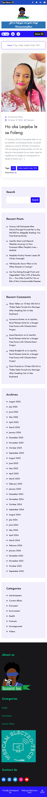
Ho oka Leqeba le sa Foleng (21, 129)
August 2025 (14, 458)
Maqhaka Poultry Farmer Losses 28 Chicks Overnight (24, 257)
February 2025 (15, 483)
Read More (9, 172)
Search (10, 192)
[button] (7, 2)
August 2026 (15, 401)
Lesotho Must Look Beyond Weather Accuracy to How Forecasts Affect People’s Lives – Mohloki (23, 246)
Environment (14, 611)
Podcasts (30, 120)
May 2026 (13, 417)
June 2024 (13, 525)
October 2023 (15, 566)
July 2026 (13, 406)
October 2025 (15, 448)
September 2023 (16, 571)
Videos (12, 631)
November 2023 (16, 561)
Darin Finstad (15, 366)
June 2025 (13, 463)
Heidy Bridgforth (16, 350)
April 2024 (14, 535)
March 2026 (14, 427)
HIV (13, 168)
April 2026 (14, 422)
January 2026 (15, 432)
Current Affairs (15, 600)
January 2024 (15, 550)
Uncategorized (15, 626)
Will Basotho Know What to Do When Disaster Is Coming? (23, 265)
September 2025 (16, 453)
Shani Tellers (14, 303)
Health (12, 616)
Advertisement (15, 595)
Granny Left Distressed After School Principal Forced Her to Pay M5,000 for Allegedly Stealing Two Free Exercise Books (24, 231)
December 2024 (16, 494)
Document (13, 605)
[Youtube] (45, 2)
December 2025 (16, 437)
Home (9, 45)
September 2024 (16, 509)
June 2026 (13, 412)
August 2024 (15, 514)
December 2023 (16, 555)
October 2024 (15, 504)
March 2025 (14, 478)
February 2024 (15, 545)
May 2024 (13, 530)
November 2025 (16, 442)
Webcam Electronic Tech (29, 791)
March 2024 (14, 540)
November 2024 (16, 499)
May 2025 (13, 468)
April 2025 (13, 473)
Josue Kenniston (16, 335)
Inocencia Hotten (16, 319)
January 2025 (15, 489)
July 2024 (13, 519)
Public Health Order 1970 (27, 168)
